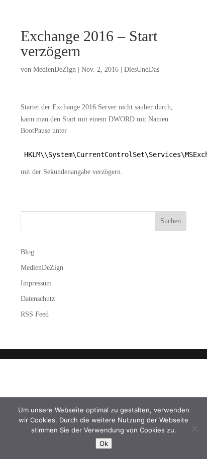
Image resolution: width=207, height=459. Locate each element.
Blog (27, 252)
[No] (194, 428)
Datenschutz (38, 298)
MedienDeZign (54, 69)
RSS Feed (35, 314)
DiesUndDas (141, 69)
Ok (103, 443)
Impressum (36, 283)
